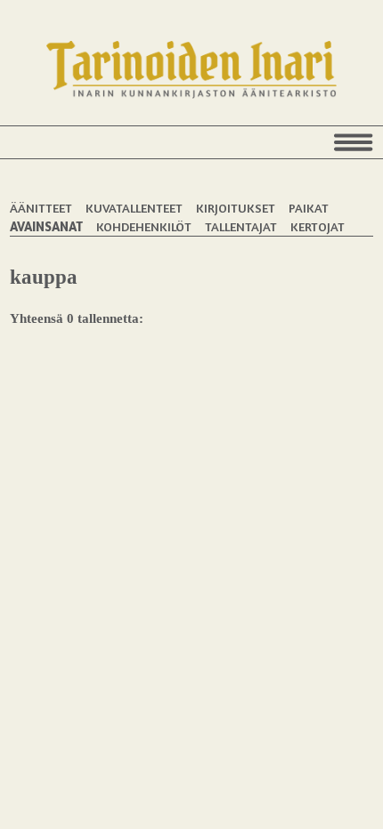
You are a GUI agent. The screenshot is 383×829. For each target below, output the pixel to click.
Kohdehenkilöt (144, 226)
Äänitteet (41, 207)
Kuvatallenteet (134, 207)
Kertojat (317, 226)
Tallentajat (241, 226)
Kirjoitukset (235, 207)
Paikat (309, 207)
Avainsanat (46, 226)
